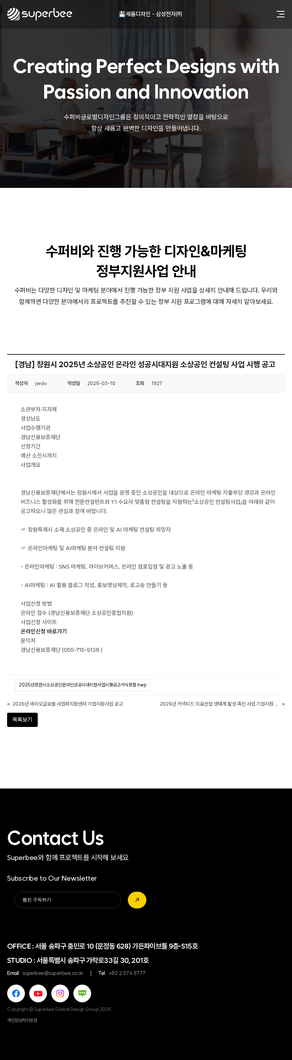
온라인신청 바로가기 (44, 631)
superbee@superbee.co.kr (52, 973)
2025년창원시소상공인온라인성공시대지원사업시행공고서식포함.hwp (83, 684)
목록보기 (22, 719)
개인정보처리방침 (22, 1020)
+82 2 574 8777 (127, 973)
